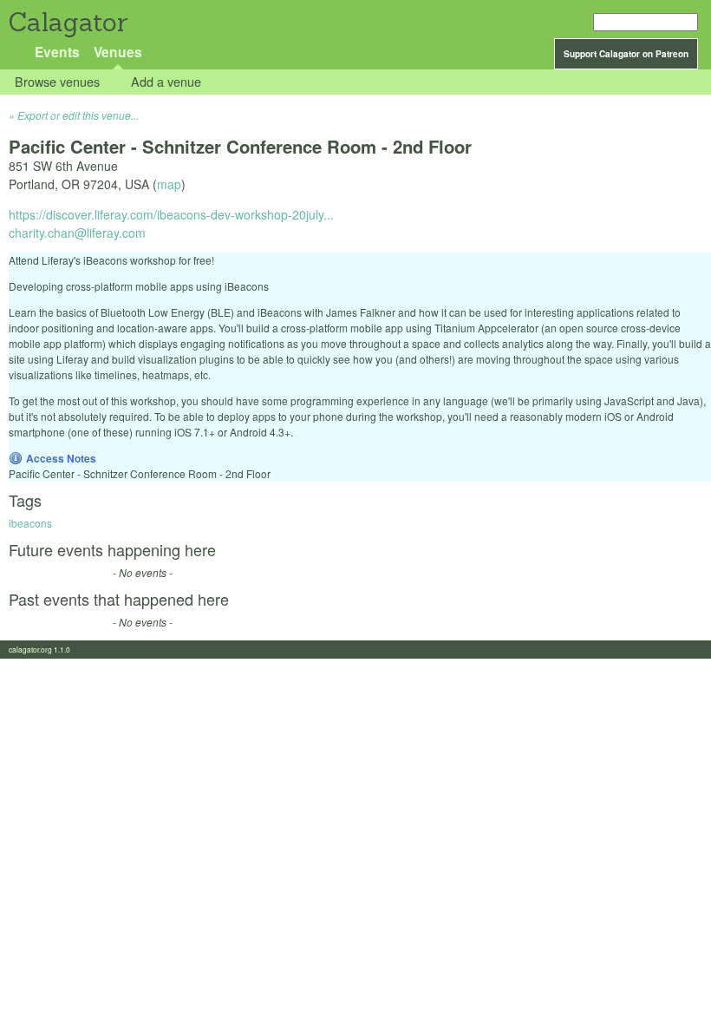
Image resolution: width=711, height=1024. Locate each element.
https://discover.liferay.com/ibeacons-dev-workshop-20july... (171, 214)
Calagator (67, 22)
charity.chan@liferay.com (77, 232)
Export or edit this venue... (78, 115)
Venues (118, 52)
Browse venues (57, 82)
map (169, 184)
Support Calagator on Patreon (626, 54)
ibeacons (30, 522)
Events (57, 52)
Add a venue (166, 82)
